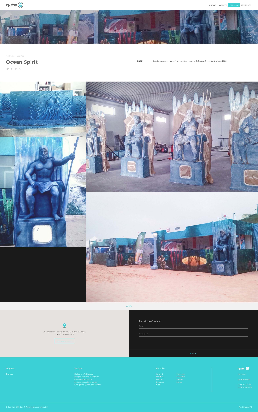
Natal (158, 385)
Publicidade (180, 374)
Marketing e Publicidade (83, 374)
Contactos (245, 5)
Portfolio (10, 56)
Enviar (193, 353)
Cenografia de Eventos (83, 379)
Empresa (212, 5)
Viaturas (179, 379)
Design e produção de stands (85, 382)
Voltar (129, 306)
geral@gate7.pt (244, 379)
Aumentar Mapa (64, 341)
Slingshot (245, 407)
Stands (179, 382)
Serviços (223, 5)
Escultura (159, 377)
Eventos (20, 56)
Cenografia (180, 377)
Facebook (242, 374)
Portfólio (234, 5)
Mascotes (160, 382)
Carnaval (159, 374)
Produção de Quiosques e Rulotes (87, 385)
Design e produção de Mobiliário (86, 377)
